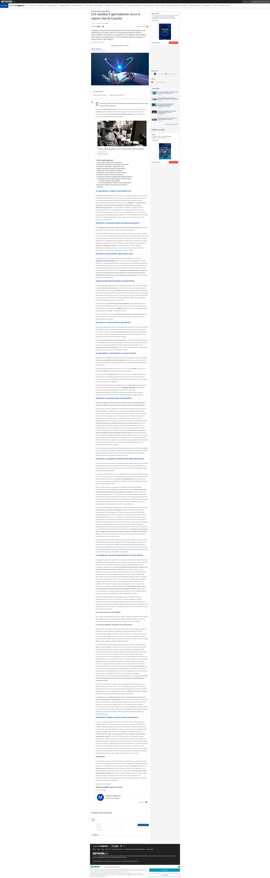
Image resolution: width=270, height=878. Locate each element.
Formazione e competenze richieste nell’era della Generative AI (114, 176)
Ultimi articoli (32, 5)
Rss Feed (107, 849)
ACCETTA (164, 870)
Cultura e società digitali (102, 23)
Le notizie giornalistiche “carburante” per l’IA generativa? (114, 182)
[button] (4, 5)
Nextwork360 (96, 856)
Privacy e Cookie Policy (117, 849)
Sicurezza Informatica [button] (77, 5)
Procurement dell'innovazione (135, 5)
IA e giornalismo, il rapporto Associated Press (109, 162)
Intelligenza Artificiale (65, 5)
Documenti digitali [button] (98, 5)
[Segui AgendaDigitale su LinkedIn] (121, 846)
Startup (215, 5)
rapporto (130, 203)
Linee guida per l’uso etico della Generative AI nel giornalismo (113, 178)
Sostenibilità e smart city (224, 5)
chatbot (119, 308)
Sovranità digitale (41, 5)
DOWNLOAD (173, 42)
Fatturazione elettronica (172, 5)
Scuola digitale (183, 5)
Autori (98, 849)
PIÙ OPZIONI (164, 875)
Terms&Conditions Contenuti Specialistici (134, 849)
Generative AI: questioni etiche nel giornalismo (109, 174)
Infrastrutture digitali (160, 5)
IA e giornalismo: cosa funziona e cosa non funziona (111, 172)
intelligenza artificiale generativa (105, 260)
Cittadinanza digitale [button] (52, 5)
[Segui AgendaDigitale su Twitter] (124, 846)
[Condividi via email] (99, 27)
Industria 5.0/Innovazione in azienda (114, 5)
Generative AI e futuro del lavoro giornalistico (109, 170)
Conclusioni (99, 187)
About (94, 849)
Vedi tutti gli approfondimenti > (171, 124)
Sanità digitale (89, 5)
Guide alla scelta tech (148, 5)
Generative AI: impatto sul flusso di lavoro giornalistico (112, 185)
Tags (102, 849)
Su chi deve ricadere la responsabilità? (109, 180)
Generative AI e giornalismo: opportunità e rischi (110, 166)
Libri (125, 5)
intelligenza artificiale (128, 387)
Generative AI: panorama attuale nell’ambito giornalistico (112, 164)
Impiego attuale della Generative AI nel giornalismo (110, 168)
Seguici (114, 846)
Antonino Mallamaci (96, 49)
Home (92, 23)
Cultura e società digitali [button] (194, 5)
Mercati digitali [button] (206, 5)
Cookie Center (149, 849)
